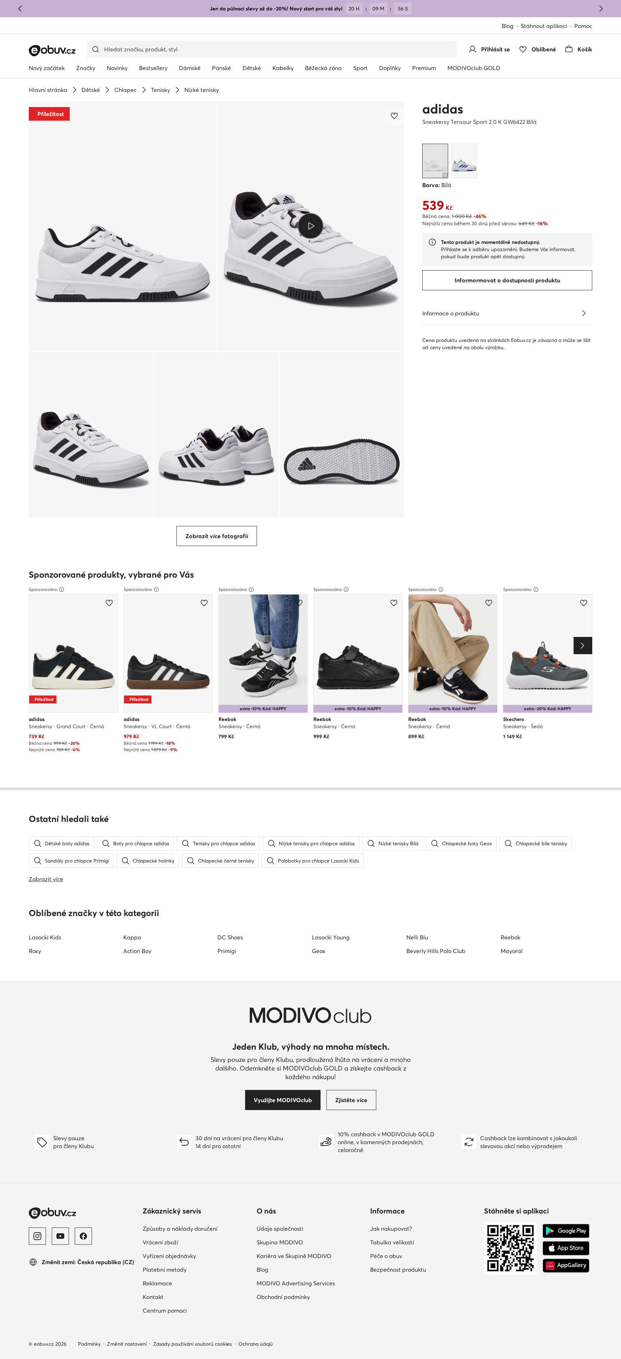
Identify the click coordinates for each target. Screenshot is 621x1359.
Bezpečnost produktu (398, 1269)
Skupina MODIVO (280, 1242)
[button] (122, 226)
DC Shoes (230, 937)
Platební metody (165, 1269)
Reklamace (157, 1283)
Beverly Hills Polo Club (435, 950)
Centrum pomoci (165, 1310)
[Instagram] (37, 1236)
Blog (508, 25)
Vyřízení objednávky (169, 1255)
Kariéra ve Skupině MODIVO (294, 1255)
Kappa (132, 937)
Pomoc (583, 25)
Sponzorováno (43, 589)
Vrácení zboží (160, 1242)
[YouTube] (60, 1236)
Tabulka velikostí (392, 1242)
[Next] (583, 645)
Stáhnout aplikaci (544, 25)
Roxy (35, 950)
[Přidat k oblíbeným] (395, 115)
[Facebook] (83, 1236)
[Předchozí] (20, 8)
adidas (442, 109)
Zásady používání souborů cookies (192, 1344)
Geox (318, 950)
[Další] (601, 8)
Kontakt (153, 1296)
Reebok (510, 937)
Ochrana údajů (255, 1344)
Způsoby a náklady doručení (180, 1228)
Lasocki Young (331, 937)
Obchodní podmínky (283, 1296)
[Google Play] (566, 1231)
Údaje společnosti (280, 1228)
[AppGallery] (566, 1265)
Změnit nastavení (127, 1344)
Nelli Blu (417, 937)
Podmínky (89, 1344)
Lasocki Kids (45, 937)
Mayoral (512, 950)
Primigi (226, 950)
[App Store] (566, 1248)
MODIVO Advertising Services (296, 1283)
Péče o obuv (386, 1255)
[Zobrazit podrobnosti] (583, 313)
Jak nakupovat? (391, 1228)
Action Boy (137, 950)
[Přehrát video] (310, 226)
